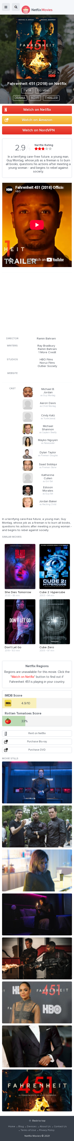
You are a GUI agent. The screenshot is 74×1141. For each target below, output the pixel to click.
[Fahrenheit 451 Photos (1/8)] (37, 782)
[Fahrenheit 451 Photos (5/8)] (37, 958)
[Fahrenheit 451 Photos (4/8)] (37, 914)
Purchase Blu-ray (37, 741)
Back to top (38, 1121)
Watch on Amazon (37, 120)
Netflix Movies (32, 1136)
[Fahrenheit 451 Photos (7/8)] (37, 1046)
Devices (32, 1126)
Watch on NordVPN (38, 130)
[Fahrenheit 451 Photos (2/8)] (37, 826)
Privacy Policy (46, 1130)
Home (11, 1126)
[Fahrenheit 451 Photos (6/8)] (37, 1002)
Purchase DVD (37, 750)
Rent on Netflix (37, 733)
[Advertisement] (37, 304)
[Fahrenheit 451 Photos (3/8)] (37, 870)
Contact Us (60, 1126)
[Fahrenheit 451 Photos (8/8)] (37, 1090)
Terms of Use (28, 1130)
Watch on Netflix (37, 110)
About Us (45, 1126)
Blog (21, 1126)
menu (6, 7)
